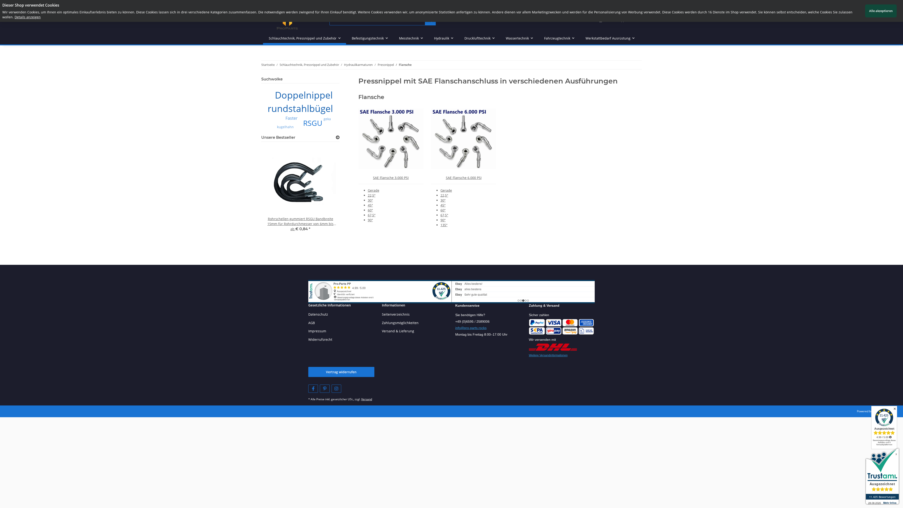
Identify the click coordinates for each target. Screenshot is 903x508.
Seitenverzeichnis (396, 314)
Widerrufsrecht (320, 339)
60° (370, 210)
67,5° (372, 215)
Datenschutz (318, 314)
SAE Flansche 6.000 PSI (464, 177)
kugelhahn (285, 127)
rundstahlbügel (300, 108)
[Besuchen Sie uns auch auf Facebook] (313, 389)
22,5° (372, 195)
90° (370, 220)
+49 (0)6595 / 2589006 (472, 321)
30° (370, 200)
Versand (366, 399)
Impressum (317, 331)
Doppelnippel (304, 95)
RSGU (312, 123)
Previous (273, 197)
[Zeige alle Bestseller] (338, 137)
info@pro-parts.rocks (471, 328)
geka (327, 119)
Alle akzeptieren (881, 11)
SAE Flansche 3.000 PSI (391, 177)
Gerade (373, 190)
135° (444, 225)
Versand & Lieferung (398, 331)
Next (328, 197)
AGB (311, 323)
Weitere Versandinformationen (548, 355)
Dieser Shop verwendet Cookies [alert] (30, 5)
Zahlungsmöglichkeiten (400, 323)
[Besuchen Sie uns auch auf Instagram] (336, 389)
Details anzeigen (28, 17)
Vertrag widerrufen (341, 372)
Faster (291, 118)
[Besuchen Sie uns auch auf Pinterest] (324, 389)
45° (370, 205)
